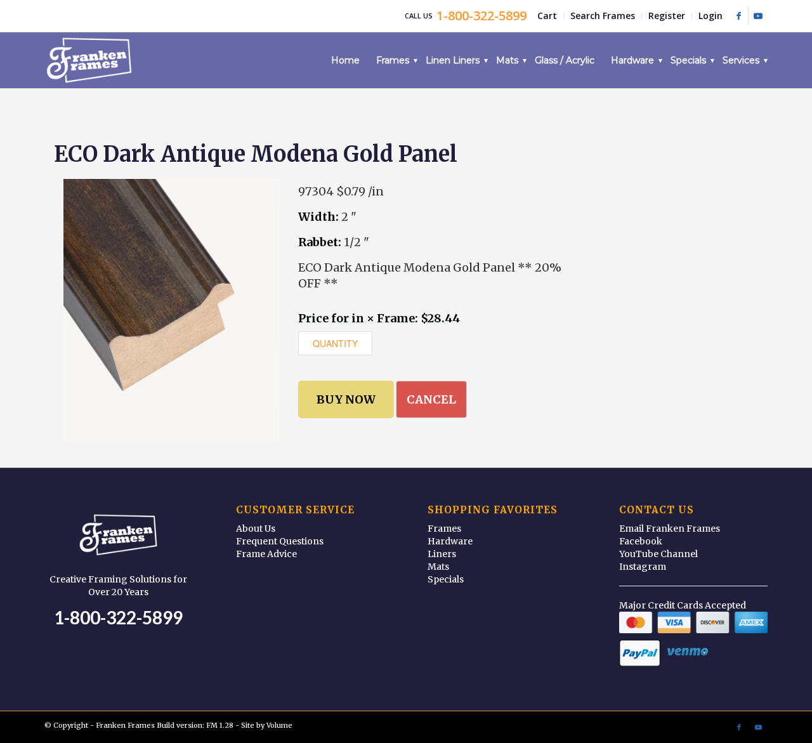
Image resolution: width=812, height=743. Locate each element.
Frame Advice (266, 554)
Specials (446, 579)
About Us (255, 528)
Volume (279, 725)
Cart (547, 16)
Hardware (450, 541)
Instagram (642, 566)
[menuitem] (547, 16)
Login (710, 16)
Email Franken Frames (669, 528)
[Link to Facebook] (739, 15)
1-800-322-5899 (118, 617)
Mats (438, 566)
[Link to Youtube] (758, 15)
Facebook (640, 541)
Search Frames (602, 16)
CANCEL (431, 399)
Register (666, 16)
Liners (442, 554)
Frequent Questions (280, 541)
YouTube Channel (658, 554)
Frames (444, 528)
